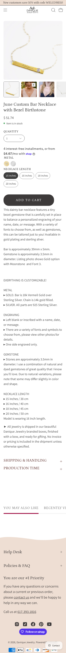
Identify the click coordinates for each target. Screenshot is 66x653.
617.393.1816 (26, 611)
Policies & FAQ (17, 565)
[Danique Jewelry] (33, 10)
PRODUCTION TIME (21, 468)
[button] (53, 10)
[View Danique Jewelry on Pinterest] (41, 624)
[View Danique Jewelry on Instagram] (17, 624)
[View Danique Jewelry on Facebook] (33, 624)
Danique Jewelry (26, 642)
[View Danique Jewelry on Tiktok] (25, 624)
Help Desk (13, 552)
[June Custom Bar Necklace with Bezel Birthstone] (11, 89)
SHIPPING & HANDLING (25, 460)
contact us (21, 597)
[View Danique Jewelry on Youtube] (49, 624)
